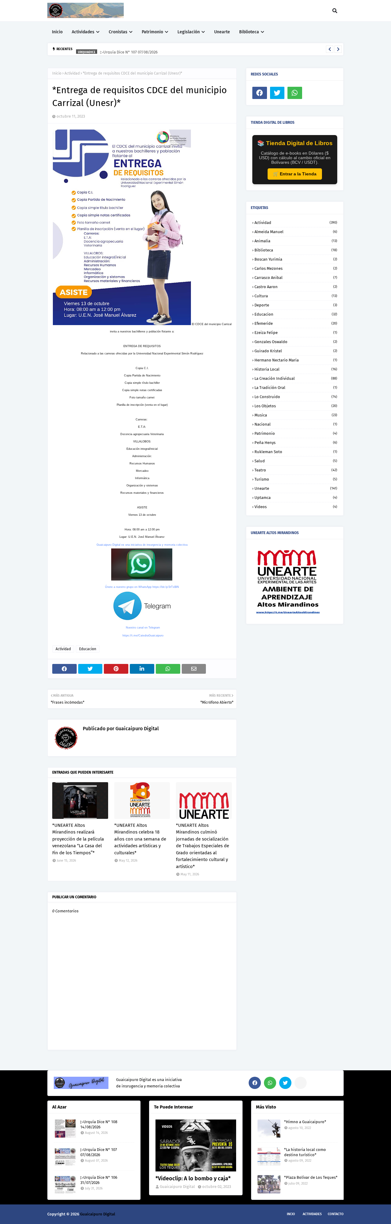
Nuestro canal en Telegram (143, 627)
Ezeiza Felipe (295, 332)
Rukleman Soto (295, 451)
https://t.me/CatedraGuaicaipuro (142, 635)
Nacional (295, 424)
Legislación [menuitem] (188, 32)
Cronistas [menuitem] (118, 32)
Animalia (295, 241)
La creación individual (295, 378)
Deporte (295, 305)
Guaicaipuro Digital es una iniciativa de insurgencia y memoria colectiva (142, 544)
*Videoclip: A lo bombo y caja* (193, 1178)
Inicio (56, 73)
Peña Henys (295, 442)
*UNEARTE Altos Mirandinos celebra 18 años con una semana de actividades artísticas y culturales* (140, 839)
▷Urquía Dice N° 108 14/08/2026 (98, 1124)
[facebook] (259, 93)
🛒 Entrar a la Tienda (294, 173)
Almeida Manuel (295, 231)
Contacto (336, 1214)
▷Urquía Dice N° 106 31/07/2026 (98, 1180)
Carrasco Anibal (295, 277)
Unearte (295, 488)
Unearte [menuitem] (222, 32)
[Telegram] (312, 93)
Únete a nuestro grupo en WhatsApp (128, 586)
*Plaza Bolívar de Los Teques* (311, 1177)
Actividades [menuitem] (83, 32)
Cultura (295, 296)
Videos (295, 506)
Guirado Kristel (295, 351)
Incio (291, 1214)
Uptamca (295, 497)
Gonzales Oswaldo (295, 341)
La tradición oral (295, 387)
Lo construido (295, 396)
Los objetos (295, 406)
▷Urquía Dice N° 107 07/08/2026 (129, 49)
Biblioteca (295, 250)
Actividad (72, 73)
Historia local (295, 369)
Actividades (312, 1214)
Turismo (295, 479)
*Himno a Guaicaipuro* (305, 1122)
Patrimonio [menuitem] (152, 32)
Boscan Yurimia (295, 259)
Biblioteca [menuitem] (249, 32)
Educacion (87, 649)
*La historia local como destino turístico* (305, 1152)
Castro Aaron (295, 286)
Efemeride (295, 323)
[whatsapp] (294, 93)
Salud (295, 461)
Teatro (295, 470)
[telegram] (300, 1083)
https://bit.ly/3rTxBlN (165, 586)
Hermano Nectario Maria (295, 360)
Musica (295, 415)
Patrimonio (295, 433)
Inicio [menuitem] (57, 32)
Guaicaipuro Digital (136, 728)
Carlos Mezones (295, 268)
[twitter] (277, 93)
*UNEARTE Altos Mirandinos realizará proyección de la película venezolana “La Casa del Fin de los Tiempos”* (78, 839)
